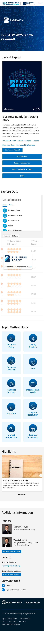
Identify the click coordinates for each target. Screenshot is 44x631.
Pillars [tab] (11, 205)
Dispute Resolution (32, 413)
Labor (33, 368)
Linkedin (9, 585)
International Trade (32, 391)
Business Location (11, 368)
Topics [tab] (5, 205)
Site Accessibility (25, 619)
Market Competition (11, 436)
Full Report (6, 141)
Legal (3, 619)
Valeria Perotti (20, 540)
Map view (7, 236)
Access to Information (9, 621)
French (20, 141)
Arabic (14, 141)
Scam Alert (22, 621)
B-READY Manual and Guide (15, 480)
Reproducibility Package (25, 145)
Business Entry (11, 345)
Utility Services (33, 345)
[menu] (40, 3)
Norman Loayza (21, 527)
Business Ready (33, 602)
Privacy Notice (12, 619)
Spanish (36, 141)
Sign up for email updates (16, 590)
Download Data (8, 145)
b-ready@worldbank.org (11, 566)
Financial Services (11, 391)
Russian (28, 141)
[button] (40, 475)
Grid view (15, 236)
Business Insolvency (33, 436)
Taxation (11, 413)
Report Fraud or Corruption (11, 624)
